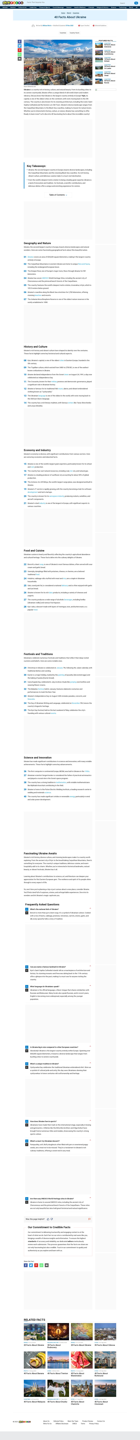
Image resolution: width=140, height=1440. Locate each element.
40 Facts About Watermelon (77, 1374)
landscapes (67, 857)
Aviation (13, 7)
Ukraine (30, 257)
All (136, 7)
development (33, 492)
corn (32, 467)
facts (65, 114)
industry (42, 503)
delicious (70, 863)
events (53, 713)
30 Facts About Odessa (105, 1345)
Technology (122, 7)
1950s (87, 771)
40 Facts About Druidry (57, 1402)
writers (71, 403)
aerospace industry (56, 496)
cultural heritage (33, 557)
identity (70, 350)
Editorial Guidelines (100, 25)
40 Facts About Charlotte (77, 1403)
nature (83, 108)
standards (32, 1241)
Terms (83, 1424)
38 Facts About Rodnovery (54, 1346)
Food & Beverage (58, 7)
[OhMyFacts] (13, 3)
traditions (62, 658)
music (60, 389)
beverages (68, 600)
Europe (56, 247)
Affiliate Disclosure (62, 1424)
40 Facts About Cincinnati (101, 1403)
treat (36, 610)
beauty (26, 869)
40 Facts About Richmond (101, 1374)
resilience (65, 879)
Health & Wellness (80, 7)
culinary (64, 557)
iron (71, 471)
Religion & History (102, 7)
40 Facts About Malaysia (34, 1402)
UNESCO (45, 278)
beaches (38, 295)
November (76, 703)
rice (64, 578)
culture (54, 111)
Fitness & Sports (44, 7)
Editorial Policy (59, 1421)
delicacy (65, 586)
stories (51, 892)
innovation (73, 761)
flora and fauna (84, 264)
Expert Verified (84, 25)
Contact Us (101, 1421)
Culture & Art (22, 7)
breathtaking (63, 860)
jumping (73, 682)
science (48, 792)
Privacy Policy (94, 1424)
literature (72, 876)
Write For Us (47, 1424)
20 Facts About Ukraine (34, 1345)
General (68, 7)
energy (72, 796)
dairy (51, 593)
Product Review (87, 1421)
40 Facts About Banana (34, 1373)
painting (61, 675)
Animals (5, 7)
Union (66, 375)
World (131, 7)
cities (62, 360)
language (42, 396)
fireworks (31, 699)
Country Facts (74, 33)
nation (84, 250)
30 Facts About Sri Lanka (109, 67)
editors (71, 1241)
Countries (76, 13)
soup (41, 564)
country (37, 102)
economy (34, 454)
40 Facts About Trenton (57, 1373)
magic (46, 895)
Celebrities (33, 7)
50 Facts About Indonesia (109, 46)
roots (69, 99)
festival (41, 689)
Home (63, 13)
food (37, 574)
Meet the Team (73, 1421)
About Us (46, 1421)
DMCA (74, 1424)
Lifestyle (91, 7)
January (60, 668)
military (54, 382)
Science (113, 7)
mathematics (61, 782)
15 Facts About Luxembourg (109, 53)
